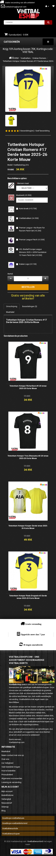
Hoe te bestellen (8, 771)
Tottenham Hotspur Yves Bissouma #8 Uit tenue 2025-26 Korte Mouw (28, 457)
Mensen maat (23, 183)
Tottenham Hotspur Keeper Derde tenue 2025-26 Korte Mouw (28, 526)
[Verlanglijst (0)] (53, 6)
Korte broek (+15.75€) (28, 209)
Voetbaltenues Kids (35, 721)
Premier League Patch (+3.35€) (32, 240)
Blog (3, 811)
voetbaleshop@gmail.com (15, 7)
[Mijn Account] (47, 6)
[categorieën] (48, 41)
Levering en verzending (11, 782)
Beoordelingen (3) (29, 306)
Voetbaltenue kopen (11, 834)
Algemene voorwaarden (11, 778)
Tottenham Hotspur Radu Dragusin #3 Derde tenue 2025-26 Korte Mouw (28, 596)
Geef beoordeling (43, 131)
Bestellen (28, 287)
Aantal (10, 274)
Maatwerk (20, 195)
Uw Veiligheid (7, 763)
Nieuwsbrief (6, 803)
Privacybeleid (7, 774)
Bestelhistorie (7, 795)
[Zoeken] (48, 22)
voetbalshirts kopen (40, 687)
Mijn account (7, 791)
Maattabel (10, 312)
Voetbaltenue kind (35, 841)
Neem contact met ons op (12, 755)
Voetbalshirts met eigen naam (32, 699)
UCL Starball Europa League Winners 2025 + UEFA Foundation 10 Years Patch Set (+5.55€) (32, 252)
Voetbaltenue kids (10, 828)
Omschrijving (11, 306)
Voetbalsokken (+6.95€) (29, 218)
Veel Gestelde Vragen (10, 767)
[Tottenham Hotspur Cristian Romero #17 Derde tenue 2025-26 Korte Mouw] (28, 89)
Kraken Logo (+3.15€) (28, 264)
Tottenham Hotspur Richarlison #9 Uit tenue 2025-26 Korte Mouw (28, 387)
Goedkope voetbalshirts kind (14, 823)
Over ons (5, 759)
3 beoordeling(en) (26, 131)
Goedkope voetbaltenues (13, 818)
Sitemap (5, 807)
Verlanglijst (6, 799)
